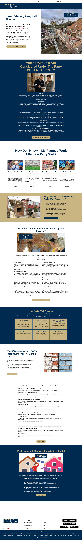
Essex (57, 533)
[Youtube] (6, 528)
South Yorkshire (40, 535)
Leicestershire (10, 535)
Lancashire (4, 535)
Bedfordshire (5, 533)
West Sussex (70, 535)
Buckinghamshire (22, 533)
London (68, 533)
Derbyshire (41, 533)
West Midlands (63, 535)
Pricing (76, 5)
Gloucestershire (62, 533)
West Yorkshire (76, 535)
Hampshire (74, 533)
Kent (78, 533)
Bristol (16, 533)
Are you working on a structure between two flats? (67, 172)
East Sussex (51, 533)
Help (62, 5)
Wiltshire (37, 537)
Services (56, 5)
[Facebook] (4, 528)
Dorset (46, 533)
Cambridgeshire (29, 533)
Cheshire (35, 533)
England (41, 531)
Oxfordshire (34, 535)
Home (52, 5)
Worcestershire (43, 537)
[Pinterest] (9, 528)
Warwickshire (56, 535)
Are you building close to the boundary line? (49, 172)
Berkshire (11, 533)
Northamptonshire (18, 535)
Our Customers (69, 5)
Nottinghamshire (27, 535)
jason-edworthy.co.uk (41, 538)
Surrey (51, 535)
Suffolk (46, 535)
